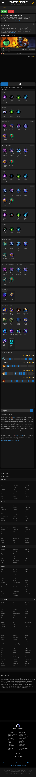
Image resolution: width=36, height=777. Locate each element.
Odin (14, 648)
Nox (14, 584)
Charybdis (27, 529)
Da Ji (14, 622)
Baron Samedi (16, 613)
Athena (26, 505)
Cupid (26, 531)
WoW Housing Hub (23, 737)
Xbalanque (15, 663)
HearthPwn (21, 742)
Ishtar (26, 633)
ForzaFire (10, 747)
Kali (26, 637)
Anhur (26, 605)
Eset (14, 624)
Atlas (14, 611)
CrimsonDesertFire (23, 748)
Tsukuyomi (15, 661)
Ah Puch (27, 602)
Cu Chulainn (28, 620)
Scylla (14, 654)
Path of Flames (19, 435)
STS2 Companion (23, 747)
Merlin (26, 641)
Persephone (16, 587)
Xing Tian (27, 663)
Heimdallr (27, 534)
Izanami (15, 635)
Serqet (26, 494)
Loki (26, 639)
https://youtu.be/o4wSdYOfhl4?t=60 (10, 440)
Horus (14, 631)
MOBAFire (10, 732)
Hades (14, 628)
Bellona (27, 549)
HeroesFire (10, 748)
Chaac (14, 618)
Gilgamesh (27, 626)
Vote (3, 50)
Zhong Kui (15, 595)
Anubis (26, 569)
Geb (14, 626)
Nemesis (15, 646)
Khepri (26, 514)
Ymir (14, 665)
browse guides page (16, 20)
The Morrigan (28, 659)
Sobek (26, 654)
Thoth (26, 591)
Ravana (14, 494)
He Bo (14, 578)
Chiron (14, 531)
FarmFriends (11, 745)
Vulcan (14, 593)
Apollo (26, 607)
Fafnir (14, 511)
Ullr (26, 661)
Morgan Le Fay (16, 644)
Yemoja (15, 520)
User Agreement (7, 762)
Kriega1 (7, 54)
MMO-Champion (23, 738)
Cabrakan (15, 615)
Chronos (15, 620)
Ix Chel (14, 580)
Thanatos (15, 659)
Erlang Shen (28, 551)
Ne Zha (26, 644)
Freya (26, 576)
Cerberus (27, 615)
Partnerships (13, 765)
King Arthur (15, 556)
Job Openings (30, 762)
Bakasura (27, 483)
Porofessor (10, 735)
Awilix (26, 611)
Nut (14, 540)
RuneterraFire (11, 740)
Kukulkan (15, 639)
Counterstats (11, 737)
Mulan (26, 556)
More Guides (31, 84)
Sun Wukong (16, 657)
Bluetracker (21, 741)
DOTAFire (10, 742)
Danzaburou (28, 622)
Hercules (27, 554)
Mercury (15, 641)
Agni (34, 56)
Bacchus (15, 507)
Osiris (26, 648)
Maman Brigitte (16, 582)
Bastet (26, 613)
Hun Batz (15, 633)
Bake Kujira (27, 507)
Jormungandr (16, 637)
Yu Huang (27, 593)
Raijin (14, 589)
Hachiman (15, 534)
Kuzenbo (15, 516)
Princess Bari (28, 650)
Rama (14, 652)
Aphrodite (15, 607)
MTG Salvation (22, 732)
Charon (27, 618)
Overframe (21, 745)
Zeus (26, 665)
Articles (24, 765)
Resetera (10, 744)
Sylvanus (15, 518)
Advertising (22, 762)
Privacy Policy (15, 762)
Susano (27, 657)
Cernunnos (15, 529)
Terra (26, 518)
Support (19, 765)
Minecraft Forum (23, 734)
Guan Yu (15, 554)
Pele (26, 491)
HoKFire (21, 750)
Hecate (26, 628)
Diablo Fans (22, 744)
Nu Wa (26, 646)
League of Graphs (12, 734)
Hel (26, 578)
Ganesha (27, 511)
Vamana (15, 562)
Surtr (26, 560)
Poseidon (15, 650)
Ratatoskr (27, 652)
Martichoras (16, 538)
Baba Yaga (27, 571)
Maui (26, 516)
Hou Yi (26, 631)
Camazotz (15, 485)
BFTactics (10, 750)
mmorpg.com (22, 740)
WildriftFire (10, 738)
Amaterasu (15, 605)
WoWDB (21, 735)
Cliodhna (27, 485)
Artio (26, 609)
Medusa (27, 538)
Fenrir (26, 624)
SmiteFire (10, 741)
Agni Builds (12, 32)
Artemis (15, 609)
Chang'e (15, 574)
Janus (26, 635)
